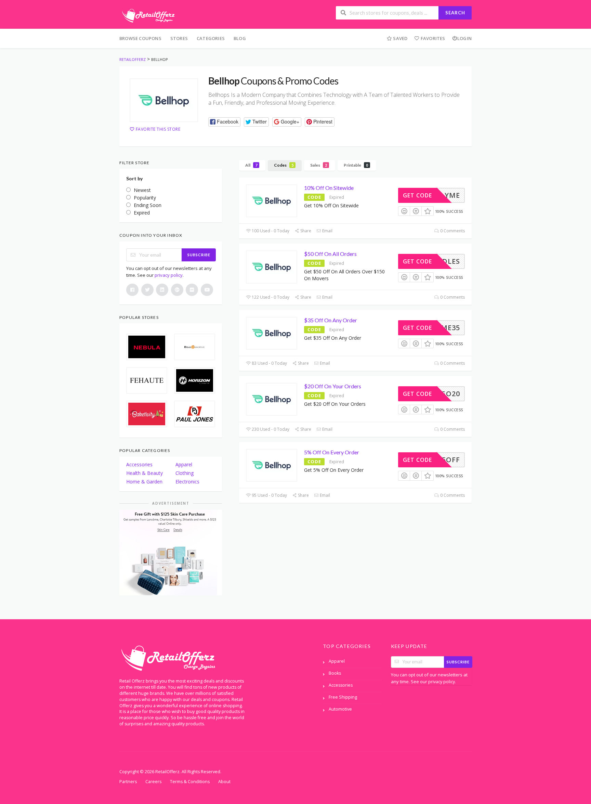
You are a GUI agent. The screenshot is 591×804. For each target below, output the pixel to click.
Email (326, 231)
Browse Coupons (140, 38)
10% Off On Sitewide (329, 187)
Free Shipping (343, 697)
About (224, 781)
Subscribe (198, 254)
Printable (356, 165)
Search (455, 12)
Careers (153, 781)
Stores (179, 38)
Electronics (187, 481)
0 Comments (452, 231)
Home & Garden (144, 481)
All (251, 165)
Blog (240, 38)
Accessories (139, 464)
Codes (283, 165)
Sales (318, 165)
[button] (224, 122)
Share (305, 231)
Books (335, 673)
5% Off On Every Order (331, 452)
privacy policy (169, 275)
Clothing (184, 473)
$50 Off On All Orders (330, 253)
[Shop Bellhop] (164, 100)
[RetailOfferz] (147, 15)
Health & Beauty (144, 473)
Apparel (183, 464)
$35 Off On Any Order (330, 320)
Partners (128, 781)
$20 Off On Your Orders (332, 386)
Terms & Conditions (190, 781)
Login (464, 38)
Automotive (340, 709)
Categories (211, 38)
